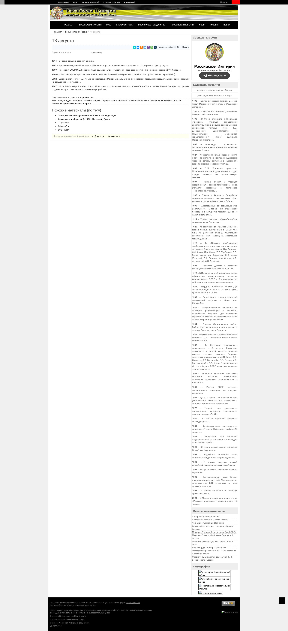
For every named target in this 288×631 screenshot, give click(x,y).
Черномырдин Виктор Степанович (209, 547)
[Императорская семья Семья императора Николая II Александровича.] (210, 592)
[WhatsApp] (151, 47)
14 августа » (114, 136)
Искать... (224, 2)
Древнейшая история (90, 24)
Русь (108, 24)
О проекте (54, 616)
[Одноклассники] (141, 47)
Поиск (227, 24)
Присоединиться (217, 75)
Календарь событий (90, 2)
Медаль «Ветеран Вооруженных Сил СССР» (214, 531)
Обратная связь (67, 616)
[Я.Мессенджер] (134, 47)
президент (167, 100)
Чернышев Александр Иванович (208, 522)
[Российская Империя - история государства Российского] (84, 12)
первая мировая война (105, 100)
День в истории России (76, 31)
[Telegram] (145, 47)
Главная (69, 24)
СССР (201, 24)
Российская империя (182, 24)
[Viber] (148, 47)
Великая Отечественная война (134, 100)
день (69, 100)
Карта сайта (80, 616)
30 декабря (63, 126)
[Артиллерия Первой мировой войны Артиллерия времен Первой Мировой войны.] (214, 573)
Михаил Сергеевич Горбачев (67, 103)
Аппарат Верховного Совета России (210, 519)
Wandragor (79, 619)
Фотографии (63, 2)
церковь (88, 103)
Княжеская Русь (124, 24)
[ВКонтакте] (138, 47)
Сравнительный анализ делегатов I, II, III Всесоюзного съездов (212, 558)
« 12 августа (98, 136)
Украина (156, 100)
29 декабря (63, 129)
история (78, 100)
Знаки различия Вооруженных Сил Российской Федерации (87, 115)
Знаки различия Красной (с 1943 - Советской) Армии (84, 118)
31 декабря (63, 122)
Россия (214, 24)
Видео (75, 2)
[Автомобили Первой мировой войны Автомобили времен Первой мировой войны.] (214, 579)
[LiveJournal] (155, 47)
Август (228, 89)
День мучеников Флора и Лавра (215, 95)
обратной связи (133, 602)
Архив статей (129, 2)
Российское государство (151, 24)
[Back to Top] (282, 600)
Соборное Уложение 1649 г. (206, 516)
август (62, 100)
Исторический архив (111, 2)
